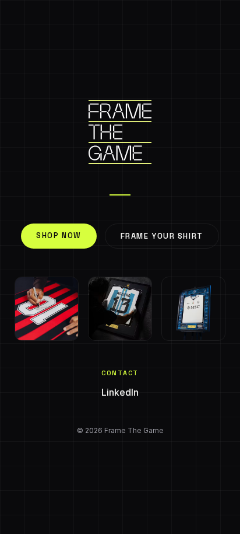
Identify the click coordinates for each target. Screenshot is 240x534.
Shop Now (58, 235)
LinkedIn (120, 392)
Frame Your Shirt (162, 236)
